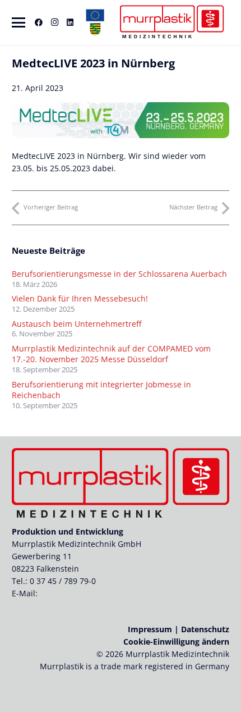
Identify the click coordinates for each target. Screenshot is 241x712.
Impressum (150, 629)
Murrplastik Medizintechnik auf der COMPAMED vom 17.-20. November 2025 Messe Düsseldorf (111, 354)
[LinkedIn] (70, 22)
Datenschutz (205, 629)
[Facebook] (39, 22)
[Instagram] (54, 22)
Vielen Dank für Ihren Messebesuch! (80, 298)
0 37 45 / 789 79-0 (63, 581)
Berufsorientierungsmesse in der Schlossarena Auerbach (119, 273)
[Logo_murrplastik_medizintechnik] (170, 22)
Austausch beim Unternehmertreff (76, 323)
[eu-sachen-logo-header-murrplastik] (95, 22)
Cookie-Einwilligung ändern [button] (176, 641)
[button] (18, 22)
